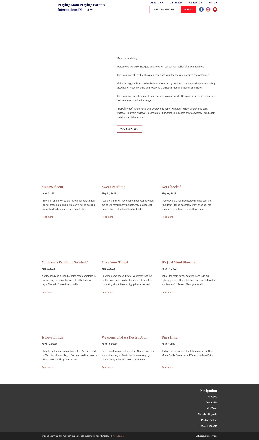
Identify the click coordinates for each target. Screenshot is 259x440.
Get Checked (171, 187)
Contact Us (195, 2)
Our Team (212, 408)
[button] (163, 9)
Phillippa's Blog (209, 420)
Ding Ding (170, 337)
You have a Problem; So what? (65, 262)
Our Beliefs (176, 2)
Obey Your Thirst (115, 262)
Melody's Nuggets (207, 414)
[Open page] (69, 165)
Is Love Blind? (52, 337)
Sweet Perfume (113, 187)
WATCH (213, 2)
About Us (155, 2)
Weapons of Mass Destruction (124, 337)
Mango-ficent (52, 187)
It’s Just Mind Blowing (179, 262)
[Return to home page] (48, 7)
